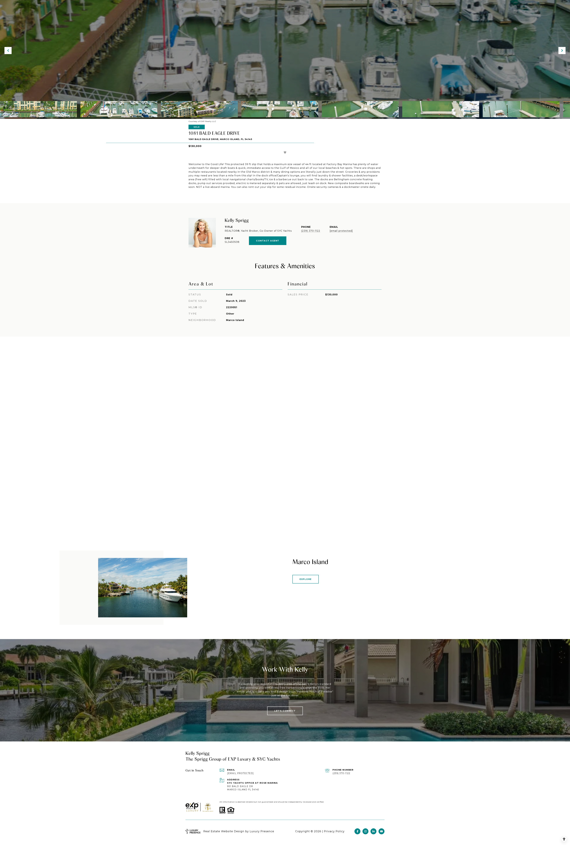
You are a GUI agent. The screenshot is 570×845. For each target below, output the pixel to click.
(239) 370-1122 (310, 230)
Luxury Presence (262, 831)
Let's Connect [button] (285, 710)
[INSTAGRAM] (365, 831)
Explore (306, 579)
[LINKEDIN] (373, 831)
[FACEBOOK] (357, 831)
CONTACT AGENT (267, 240)
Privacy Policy (334, 831)
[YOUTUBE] (381, 831)
